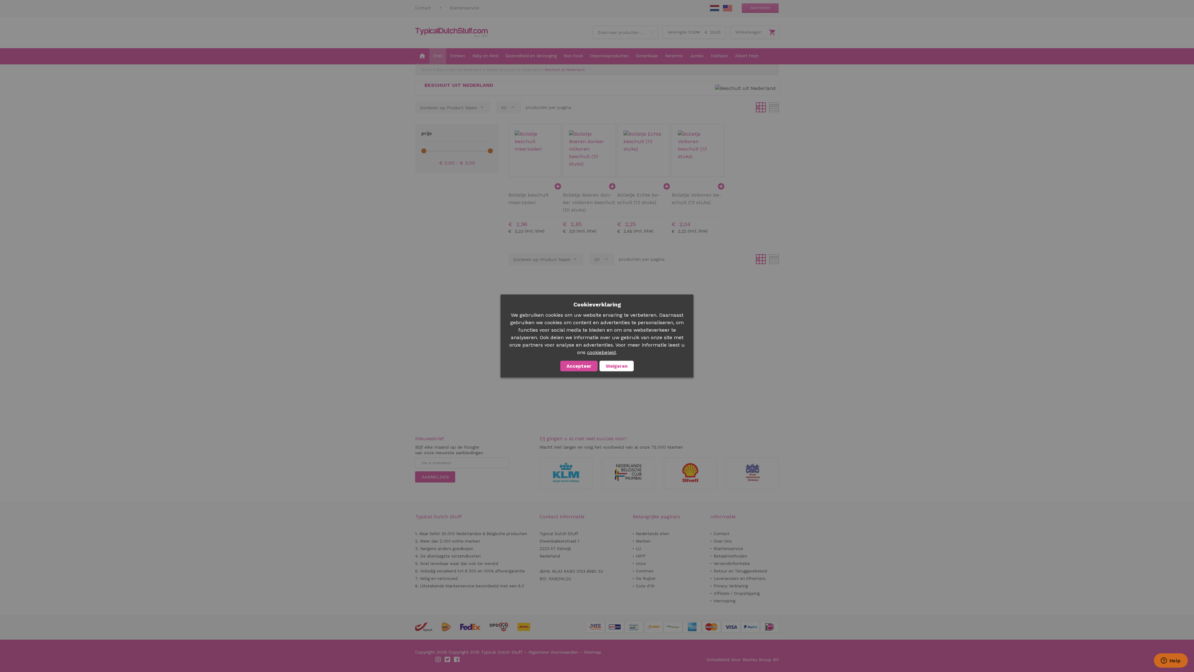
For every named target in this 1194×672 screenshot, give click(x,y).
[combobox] (625, 32)
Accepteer (579, 366)
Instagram (438, 659)
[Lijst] (774, 107)
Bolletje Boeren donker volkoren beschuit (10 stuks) (589, 202)
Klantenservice (464, 8)
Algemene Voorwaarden (553, 652)
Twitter (448, 659)
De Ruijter (646, 578)
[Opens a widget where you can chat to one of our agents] (1171, 661)
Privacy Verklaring (731, 586)
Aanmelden (760, 8)
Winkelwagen (748, 32)
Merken (643, 541)
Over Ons (723, 541)
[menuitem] (422, 56)
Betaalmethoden (730, 556)
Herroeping (724, 601)
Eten (440, 70)
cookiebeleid (601, 352)
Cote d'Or (645, 586)
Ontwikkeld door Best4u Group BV (742, 659)
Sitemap (592, 652)
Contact (423, 8)
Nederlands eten (652, 533)
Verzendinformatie (732, 563)
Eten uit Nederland (465, 70)
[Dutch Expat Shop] (451, 32)
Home (427, 70)
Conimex (644, 571)
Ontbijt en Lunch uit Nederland (513, 70)
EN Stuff (727, 8)
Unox (641, 563)
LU (638, 548)
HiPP (641, 556)
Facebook (457, 659)
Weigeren (616, 366)
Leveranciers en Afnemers (740, 578)
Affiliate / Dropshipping (737, 593)
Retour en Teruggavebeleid (740, 571)
